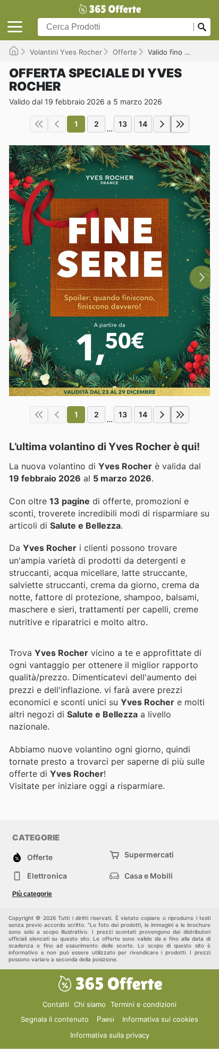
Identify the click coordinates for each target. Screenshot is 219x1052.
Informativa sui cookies (160, 1019)
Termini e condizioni (143, 1004)
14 (143, 123)
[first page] (39, 124)
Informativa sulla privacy (109, 1035)
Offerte (125, 52)
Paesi (105, 1019)
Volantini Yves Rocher (66, 52)
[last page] (180, 124)
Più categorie (32, 894)
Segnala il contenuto (55, 1019)
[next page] (162, 124)
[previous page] (57, 124)
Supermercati (149, 854)
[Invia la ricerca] (201, 27)
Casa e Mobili (148, 875)
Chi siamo (90, 1004)
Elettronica (47, 875)
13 (123, 123)
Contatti (56, 1004)
